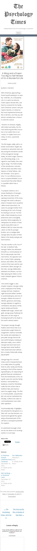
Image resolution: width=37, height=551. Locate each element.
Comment (12, 536)
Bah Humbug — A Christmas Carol (6, 475)
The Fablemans (17, 455)
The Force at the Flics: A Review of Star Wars (18, 512)
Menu (18, 33)
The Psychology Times (18, 14)
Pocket (17, 442)
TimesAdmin (12, 496)
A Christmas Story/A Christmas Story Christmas (6, 458)
